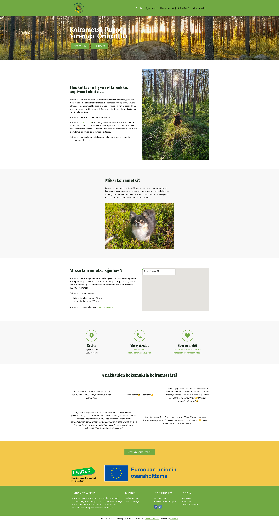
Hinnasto (165, 8)
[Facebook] (156, 507)
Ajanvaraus (151, 8)
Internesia (174, 518)
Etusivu (139, 8)
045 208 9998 (139, 349)
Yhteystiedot (199, 8)
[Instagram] (160, 507)
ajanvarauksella (106, 307)
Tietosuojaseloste (152, 518)
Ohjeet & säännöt (181, 8)
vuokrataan (86, 122)
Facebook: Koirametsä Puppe (187, 349)
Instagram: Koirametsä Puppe (187, 352)
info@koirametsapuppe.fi (139, 352)
